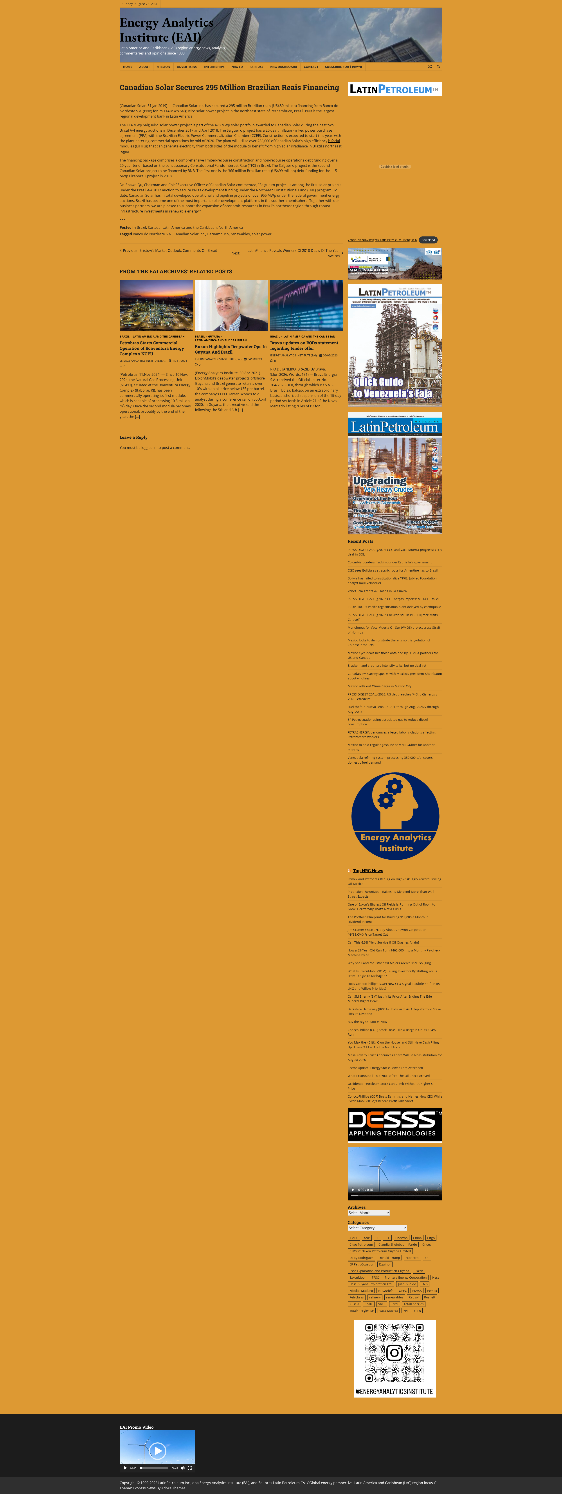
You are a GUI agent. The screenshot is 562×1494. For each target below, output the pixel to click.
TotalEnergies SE (361, 1311)
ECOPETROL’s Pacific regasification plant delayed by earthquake (394, 607)
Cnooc (426, 1244)
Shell (381, 1304)
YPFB (417, 1311)
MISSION (163, 67)
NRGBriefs (385, 1291)
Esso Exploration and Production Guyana (379, 1271)
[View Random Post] (430, 66)
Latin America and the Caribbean (189, 227)
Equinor (385, 1264)
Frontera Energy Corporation (406, 1277)
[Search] (438, 66)
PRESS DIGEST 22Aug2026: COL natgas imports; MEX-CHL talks (393, 599)
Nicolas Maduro (361, 1291)
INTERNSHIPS (214, 67)
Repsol (414, 1297)
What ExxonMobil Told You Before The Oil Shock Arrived (389, 1076)
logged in (149, 447)
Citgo (431, 1238)
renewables (240, 234)
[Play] (125, 1468)
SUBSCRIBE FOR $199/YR (343, 67)
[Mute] (182, 1468)
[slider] (154, 1468)
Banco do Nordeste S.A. (152, 234)
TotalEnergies (414, 1304)
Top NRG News (368, 870)
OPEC (403, 1291)
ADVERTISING (187, 67)
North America (231, 227)
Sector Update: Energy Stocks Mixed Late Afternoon (385, 1068)
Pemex (432, 1291)
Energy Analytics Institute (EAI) (167, 29)
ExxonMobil (357, 1277)
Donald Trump (389, 1258)
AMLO (353, 1238)
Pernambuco (218, 234)
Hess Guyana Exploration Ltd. (371, 1284)
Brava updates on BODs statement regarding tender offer (304, 345)
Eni (427, 1258)
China (417, 1238)
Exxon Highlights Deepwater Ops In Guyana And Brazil (231, 349)
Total (394, 1304)
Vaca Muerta (388, 1311)
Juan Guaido (407, 1284)
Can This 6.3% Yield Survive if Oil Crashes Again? (383, 942)
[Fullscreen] (189, 1468)
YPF (405, 1311)
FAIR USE (256, 67)
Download (428, 240)
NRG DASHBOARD (283, 67)
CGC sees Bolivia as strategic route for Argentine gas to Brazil (393, 570)
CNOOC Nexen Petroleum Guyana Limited (380, 1251)
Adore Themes (173, 1488)
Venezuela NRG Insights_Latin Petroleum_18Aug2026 (382, 240)
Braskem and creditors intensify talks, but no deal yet (387, 665)
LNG (425, 1284)
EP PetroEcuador (361, 1264)
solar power (262, 234)
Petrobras (356, 1297)
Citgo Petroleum (361, 1244)
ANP (367, 1238)
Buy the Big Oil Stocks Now (367, 1022)
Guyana (214, 336)
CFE (387, 1238)
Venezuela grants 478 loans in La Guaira (377, 591)
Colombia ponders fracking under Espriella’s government (390, 562)
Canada (154, 227)
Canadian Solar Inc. (189, 234)
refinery (375, 1297)
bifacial (334, 140)
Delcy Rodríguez (361, 1258)
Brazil (141, 227)
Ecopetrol (412, 1258)
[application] (157, 1451)
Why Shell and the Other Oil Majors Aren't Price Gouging (389, 963)
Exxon (419, 1271)
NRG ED (237, 67)
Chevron (401, 1238)
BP (377, 1238)
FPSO (375, 1277)
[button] (157, 1451)
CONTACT (311, 67)
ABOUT (144, 67)
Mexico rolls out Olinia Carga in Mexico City (379, 686)
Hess (435, 1277)
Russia (354, 1304)
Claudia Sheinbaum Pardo (397, 1244)
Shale (369, 1304)
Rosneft (429, 1297)
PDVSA (417, 1291)
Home (127, 67)
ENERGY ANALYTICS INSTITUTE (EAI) (143, 361)
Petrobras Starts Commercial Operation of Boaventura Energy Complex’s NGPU (152, 348)
